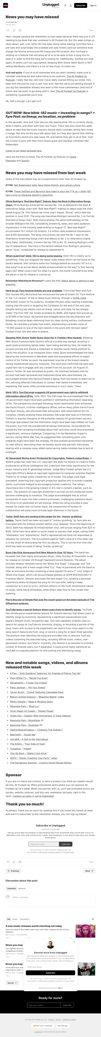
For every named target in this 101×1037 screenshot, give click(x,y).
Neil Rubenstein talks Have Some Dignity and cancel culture (47, 185)
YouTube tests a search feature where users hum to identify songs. (44, 609)
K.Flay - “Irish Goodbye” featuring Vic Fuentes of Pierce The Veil (45, 673)
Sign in (93, 5)
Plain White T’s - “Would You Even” (29, 678)
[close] (74, 942)
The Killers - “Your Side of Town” (28, 744)
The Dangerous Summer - (24, 762)
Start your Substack (44, 1026)
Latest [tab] (14, 919)
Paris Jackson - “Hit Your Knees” (28, 687)
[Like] (8, 30)
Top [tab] (8, 919)
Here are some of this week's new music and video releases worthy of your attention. (37, 930)
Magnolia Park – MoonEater (25, 720)
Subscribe (80, 5)
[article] (50, 932)
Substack (38, 1032)
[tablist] (16, 888)
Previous (15, 871)
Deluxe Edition (63, 762)
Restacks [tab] (21, 888)
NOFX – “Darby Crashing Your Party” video (33, 758)
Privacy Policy (69, 981)
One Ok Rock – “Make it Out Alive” (28, 753)
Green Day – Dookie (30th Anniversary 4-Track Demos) (40, 715)
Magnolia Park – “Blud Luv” (25, 706)
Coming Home (47, 762)
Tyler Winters (11, 22)
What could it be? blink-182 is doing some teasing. (34, 256)
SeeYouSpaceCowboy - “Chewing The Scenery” (36, 729)
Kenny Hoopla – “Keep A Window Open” (31, 701)
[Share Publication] (70, 5)
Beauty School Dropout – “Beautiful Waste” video (37, 696)
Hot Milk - (16, 739)
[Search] (65, 5)
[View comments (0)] (14, 30)
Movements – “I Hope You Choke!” (29, 682)
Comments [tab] (11, 888)
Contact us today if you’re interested (33, 796)
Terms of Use (62, 978)
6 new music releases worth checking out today (34, 926)
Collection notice (69, 1019)
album (44, 739)
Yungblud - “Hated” (21, 748)
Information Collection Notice (50, 981)
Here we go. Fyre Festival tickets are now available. (34, 290)
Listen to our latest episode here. (24, 150)
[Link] (2, 115)
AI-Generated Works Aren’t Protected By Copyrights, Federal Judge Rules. (48, 458)
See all (11, 983)
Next (87, 871)
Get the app (63, 1026)
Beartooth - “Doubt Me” (23, 734)
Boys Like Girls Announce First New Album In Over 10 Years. (40, 552)
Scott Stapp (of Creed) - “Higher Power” (32, 711)
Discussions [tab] (24, 919)
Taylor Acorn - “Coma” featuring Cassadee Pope (36, 692)
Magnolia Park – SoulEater (24, 725)
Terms (58, 1019)
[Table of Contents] (2, 518)
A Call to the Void (31, 739)
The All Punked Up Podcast (71, 91)
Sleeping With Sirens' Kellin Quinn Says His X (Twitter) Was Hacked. (44, 337)
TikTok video (79, 298)
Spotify (25, 160)
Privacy (51, 1019)
